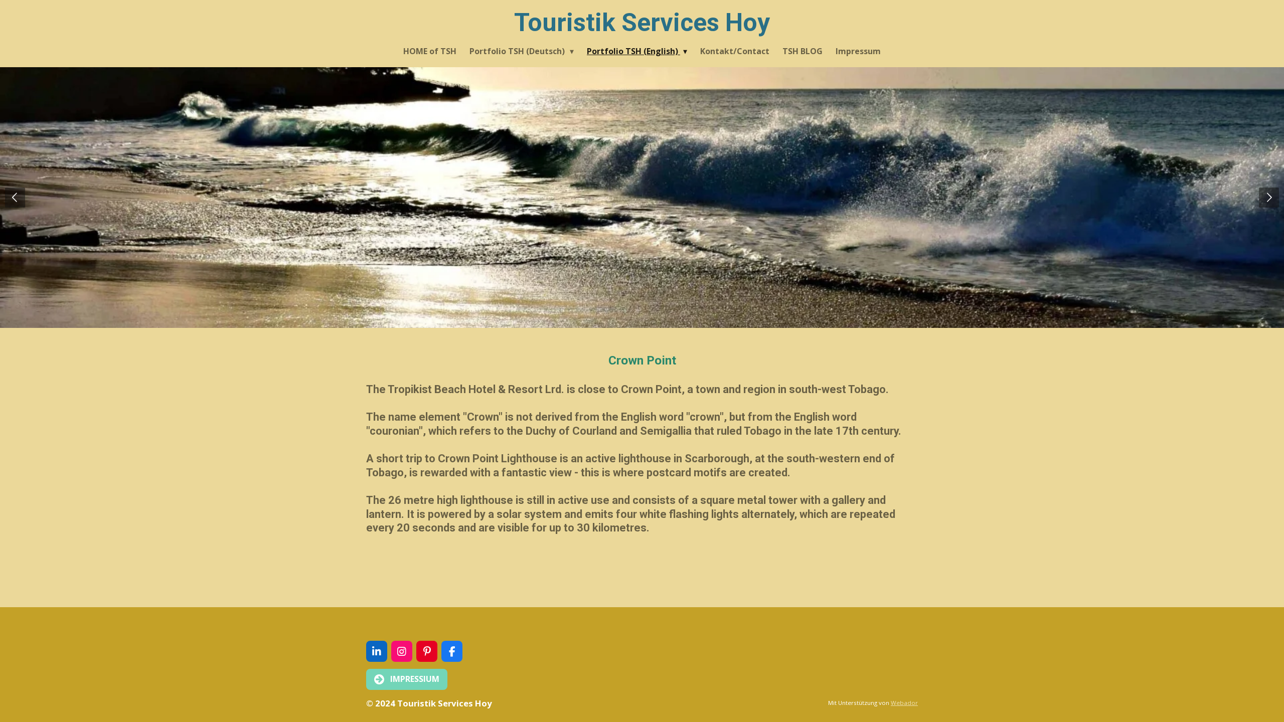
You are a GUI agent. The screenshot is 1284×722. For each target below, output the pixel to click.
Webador (904, 702)
